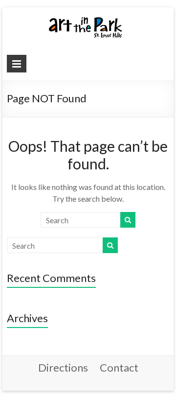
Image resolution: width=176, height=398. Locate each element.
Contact (119, 367)
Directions (63, 367)
